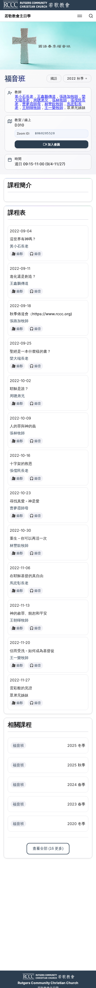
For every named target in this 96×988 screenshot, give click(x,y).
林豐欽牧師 (54, 104)
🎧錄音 (35, 254)
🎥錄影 (17, 254)
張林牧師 (59, 100)
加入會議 (54, 144)
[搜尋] (91, 16)
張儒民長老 (19, 470)
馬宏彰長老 (19, 583)
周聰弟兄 (40, 100)
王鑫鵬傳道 (46, 96)
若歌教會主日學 (18, 16)
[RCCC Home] (36, 5)
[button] (48, 46)
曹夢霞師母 (31, 104)
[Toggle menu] (79, 16)
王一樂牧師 (54, 107)
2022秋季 (75, 78)
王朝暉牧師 (31, 107)
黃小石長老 (24, 96)
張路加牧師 (68, 96)
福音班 (18, 745)
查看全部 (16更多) (48, 848)
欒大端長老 (19, 358)
